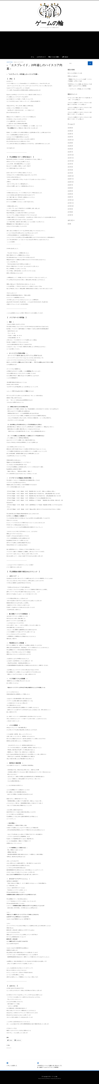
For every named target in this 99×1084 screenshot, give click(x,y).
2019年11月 (71, 203)
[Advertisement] (49, 43)
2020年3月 (70, 194)
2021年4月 (70, 170)
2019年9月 (70, 209)
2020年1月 (70, 197)
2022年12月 (71, 140)
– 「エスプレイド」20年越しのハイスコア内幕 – (79, 89)
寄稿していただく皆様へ (53, 57)
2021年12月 (71, 155)
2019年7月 (70, 215)
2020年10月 (71, 182)
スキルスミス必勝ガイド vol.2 (75, 112)
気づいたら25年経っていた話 (75, 73)
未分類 (69, 224)
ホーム (32, 57)
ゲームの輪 (49, 22)
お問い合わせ (65, 57)
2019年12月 (71, 200)
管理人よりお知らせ (72, 76)
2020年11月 (71, 179)
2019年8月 (70, 212)
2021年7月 (70, 164)
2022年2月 (70, 149)
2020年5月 (70, 191)
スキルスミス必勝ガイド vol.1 (75, 102)
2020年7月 (70, 185)
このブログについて (41, 57)
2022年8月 (70, 143)
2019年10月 (71, 206)
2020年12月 (71, 176)
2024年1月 (70, 134)
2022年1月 (70, 152)
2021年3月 (70, 173)
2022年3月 (70, 146)
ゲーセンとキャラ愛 (72, 97)
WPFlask (48, 1078)
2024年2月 (70, 131)
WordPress (58, 1078)
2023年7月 (70, 137)
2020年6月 (70, 188)
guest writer (20, 62)
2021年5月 (70, 167)
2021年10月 (71, 161)
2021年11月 (71, 158)
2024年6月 (70, 128)
